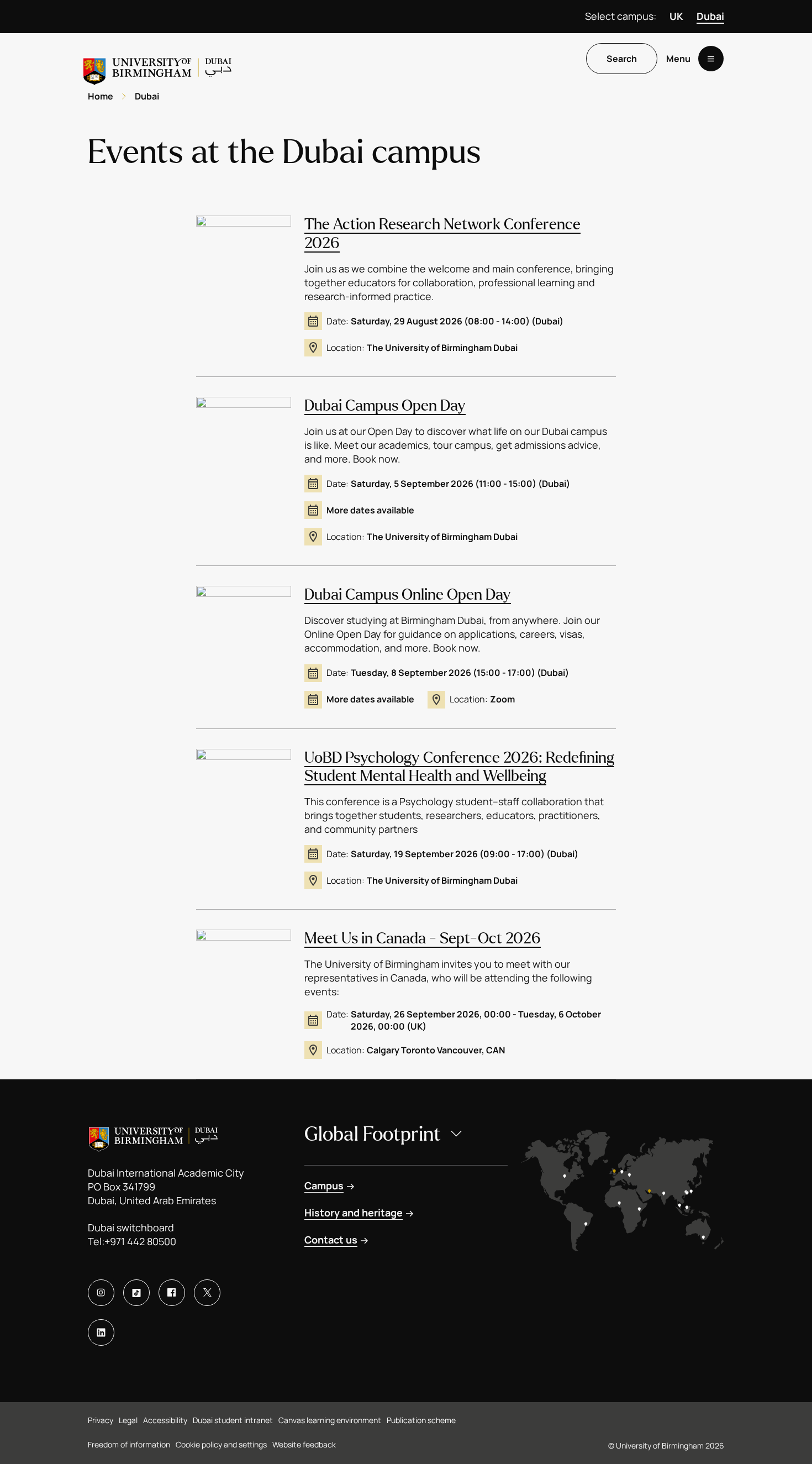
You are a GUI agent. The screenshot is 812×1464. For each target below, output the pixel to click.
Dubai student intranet (233, 1420)
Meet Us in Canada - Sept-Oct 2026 (422, 938)
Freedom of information (129, 1444)
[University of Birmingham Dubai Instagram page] (101, 1292)
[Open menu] (711, 58)
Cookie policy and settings (221, 1444)
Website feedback (304, 1444)
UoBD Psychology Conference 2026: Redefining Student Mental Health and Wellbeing (459, 767)
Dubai (710, 16)
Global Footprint (372, 1134)
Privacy (100, 1420)
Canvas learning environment (329, 1420)
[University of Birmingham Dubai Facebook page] (172, 1292)
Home (100, 96)
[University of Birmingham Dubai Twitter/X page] (207, 1292)
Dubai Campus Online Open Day (407, 594)
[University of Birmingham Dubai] (158, 67)
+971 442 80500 (140, 1241)
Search (622, 59)
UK (676, 16)
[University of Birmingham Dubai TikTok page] (136, 1292)
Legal (128, 1420)
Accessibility (165, 1420)
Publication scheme (421, 1420)
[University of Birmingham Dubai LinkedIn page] (101, 1332)
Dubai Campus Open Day (385, 405)
